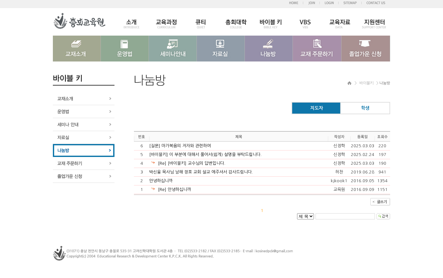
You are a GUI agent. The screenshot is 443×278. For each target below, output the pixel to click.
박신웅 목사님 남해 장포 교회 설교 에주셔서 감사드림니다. (201, 172)
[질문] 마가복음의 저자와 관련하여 (180, 146)
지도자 (316, 108)
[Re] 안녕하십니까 (174, 189)
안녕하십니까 (161, 181)
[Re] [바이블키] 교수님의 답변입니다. (191, 163)
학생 (365, 108)
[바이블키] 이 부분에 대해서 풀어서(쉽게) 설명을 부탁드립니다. (205, 154)
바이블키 (366, 83)
